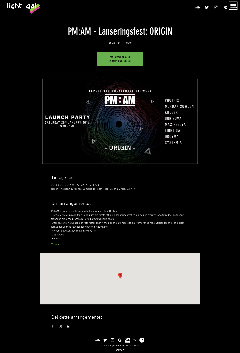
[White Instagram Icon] (216, 7)
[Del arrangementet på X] (60, 326)
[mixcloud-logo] (134, 340)
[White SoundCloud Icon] (197, 7)
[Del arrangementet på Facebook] (52, 326)
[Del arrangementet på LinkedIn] (68, 326)
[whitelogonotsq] (141, 340)
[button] (233, 6)
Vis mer (55, 244)
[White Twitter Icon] (206, 7)
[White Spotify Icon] (225, 7)
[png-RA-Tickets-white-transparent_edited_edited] (127, 340)
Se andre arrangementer (120, 60)
